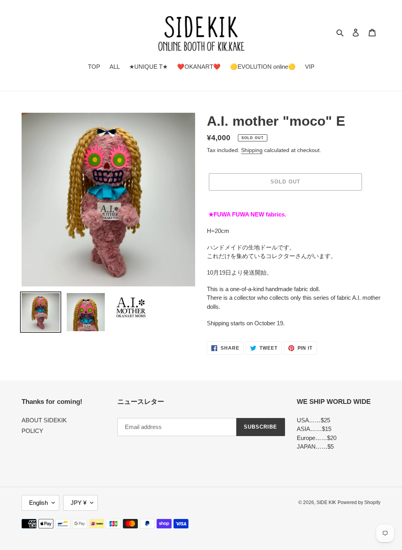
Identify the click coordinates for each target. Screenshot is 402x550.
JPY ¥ (78, 502)
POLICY (32, 430)
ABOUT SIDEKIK (44, 420)
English (38, 502)
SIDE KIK (326, 502)
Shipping (252, 150)
